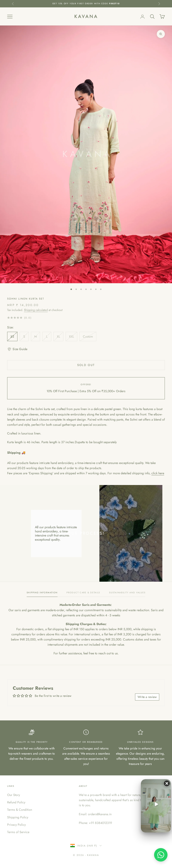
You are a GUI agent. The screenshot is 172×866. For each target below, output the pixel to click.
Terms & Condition (19, 809)
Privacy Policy (16, 824)
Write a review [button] (147, 697)
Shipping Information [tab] (42, 592)
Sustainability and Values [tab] (127, 592)
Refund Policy (16, 802)
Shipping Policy (17, 817)
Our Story (13, 795)
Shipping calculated (36, 310)
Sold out (86, 365)
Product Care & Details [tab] (83, 592)
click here (157, 473)
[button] (17, 349)
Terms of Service (18, 832)
